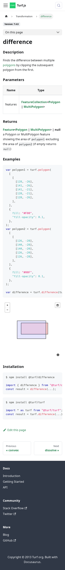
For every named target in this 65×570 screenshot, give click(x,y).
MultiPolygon (33, 107)
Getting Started (13, 482)
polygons (9, 65)
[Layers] (57, 305)
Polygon (54, 102)
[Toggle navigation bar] (5, 5)
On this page (14, 32)
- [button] (7, 310)
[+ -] (32, 330)
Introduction (11, 476)
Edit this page (16, 430)
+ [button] (7, 305)
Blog (6, 535)
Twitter (8, 514)
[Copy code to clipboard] (58, 169)
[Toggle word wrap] (51, 169)
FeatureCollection (34, 102)
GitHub (8, 540)
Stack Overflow (13, 508)
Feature (8, 130)
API (5, 487)
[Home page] (6, 16)
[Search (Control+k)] (58, 5)
